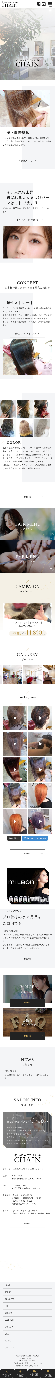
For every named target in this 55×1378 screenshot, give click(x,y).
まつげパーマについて (27, 220)
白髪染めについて (27, 161)
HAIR (7, 1306)
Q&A (7, 1334)
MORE (27, 497)
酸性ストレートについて (27, 333)
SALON (8, 1292)
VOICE (8, 1341)
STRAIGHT (10, 1313)
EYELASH (9, 1320)
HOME (8, 1285)
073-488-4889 (19, 1185)
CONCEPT (9, 1299)
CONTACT (9, 1347)
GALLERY (9, 1327)
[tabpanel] (27, 127)
